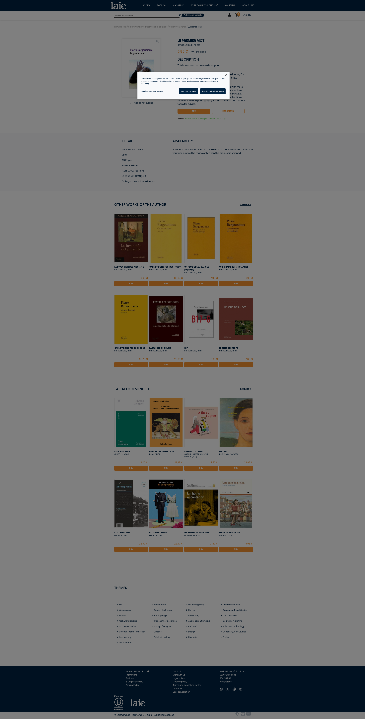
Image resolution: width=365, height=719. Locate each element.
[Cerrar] (226, 75)
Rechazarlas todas (188, 91)
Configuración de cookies (152, 91)
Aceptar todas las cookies (213, 91)
